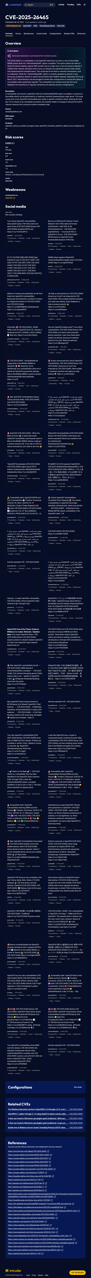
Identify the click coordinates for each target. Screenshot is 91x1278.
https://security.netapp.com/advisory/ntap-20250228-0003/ (31, 1218)
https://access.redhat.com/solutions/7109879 (26, 1173)
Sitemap (40, 1275)
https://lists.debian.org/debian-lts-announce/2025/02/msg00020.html (35, 1207)
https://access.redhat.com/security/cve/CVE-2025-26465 (30, 1169)
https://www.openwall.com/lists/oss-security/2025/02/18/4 (31, 1232)
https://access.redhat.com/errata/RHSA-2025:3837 (28, 1158)
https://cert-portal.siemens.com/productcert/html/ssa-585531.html (34, 1250)
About (28, 1275)
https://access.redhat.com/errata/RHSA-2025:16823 (28, 1155)
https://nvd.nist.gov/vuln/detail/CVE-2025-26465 (27, 1151)
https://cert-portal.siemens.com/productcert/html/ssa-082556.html (34, 1246)
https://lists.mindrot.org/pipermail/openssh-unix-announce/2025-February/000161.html (42, 1211)
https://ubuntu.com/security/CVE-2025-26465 (26, 1221)
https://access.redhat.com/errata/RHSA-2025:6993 (28, 1162)
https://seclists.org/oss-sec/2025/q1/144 (24, 1180)
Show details (78, 1087)
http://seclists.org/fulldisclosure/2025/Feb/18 (26, 1183)
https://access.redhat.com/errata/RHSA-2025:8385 (28, 1165)
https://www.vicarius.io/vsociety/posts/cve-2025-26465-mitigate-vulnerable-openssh (41, 1243)
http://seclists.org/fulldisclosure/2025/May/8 (26, 1190)
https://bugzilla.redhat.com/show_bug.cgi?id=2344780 (29, 1176)
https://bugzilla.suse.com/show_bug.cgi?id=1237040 (29, 1200)
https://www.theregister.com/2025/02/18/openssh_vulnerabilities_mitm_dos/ (38, 1236)
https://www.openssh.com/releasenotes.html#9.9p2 (28, 1225)
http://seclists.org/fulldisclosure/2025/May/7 (26, 1187)
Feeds (46, 1275)
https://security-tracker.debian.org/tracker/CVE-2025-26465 (31, 1214)
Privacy (34, 1275)
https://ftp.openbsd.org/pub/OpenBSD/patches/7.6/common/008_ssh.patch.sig (39, 1204)
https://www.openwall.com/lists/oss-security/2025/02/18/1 (31, 1229)
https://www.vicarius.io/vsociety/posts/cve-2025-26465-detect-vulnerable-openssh (40, 1239)
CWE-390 (8, 198)
